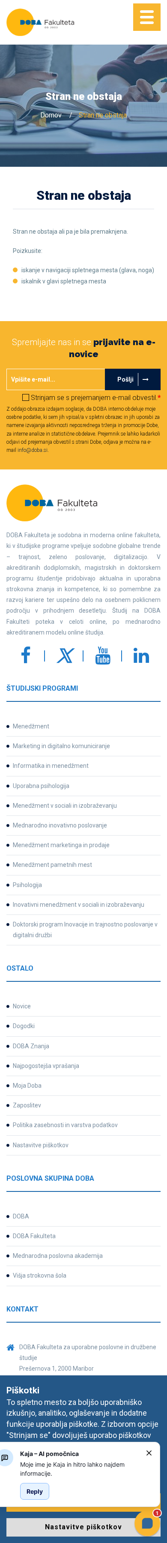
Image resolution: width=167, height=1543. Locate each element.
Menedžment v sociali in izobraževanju (65, 805)
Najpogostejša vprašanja (46, 1065)
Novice (22, 1006)
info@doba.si (33, 450)
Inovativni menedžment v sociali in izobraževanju (78, 904)
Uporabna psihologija (41, 785)
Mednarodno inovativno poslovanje (60, 825)
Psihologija (27, 884)
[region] (79, 1469)
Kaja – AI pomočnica (49, 1453)
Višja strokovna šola (39, 1275)
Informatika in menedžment (51, 765)
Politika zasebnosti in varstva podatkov (65, 1125)
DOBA (21, 1216)
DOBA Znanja (31, 1046)
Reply (35, 1491)
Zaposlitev (27, 1105)
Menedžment (31, 726)
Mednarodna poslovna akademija (58, 1255)
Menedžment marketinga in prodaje (61, 845)
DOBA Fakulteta (34, 1236)
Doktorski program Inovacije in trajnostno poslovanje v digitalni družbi (85, 929)
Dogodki (24, 1026)
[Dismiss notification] (149, 1453)
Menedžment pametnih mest (52, 864)
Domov (51, 115)
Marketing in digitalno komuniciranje (61, 746)
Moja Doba (27, 1085)
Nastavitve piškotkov (41, 1145)
